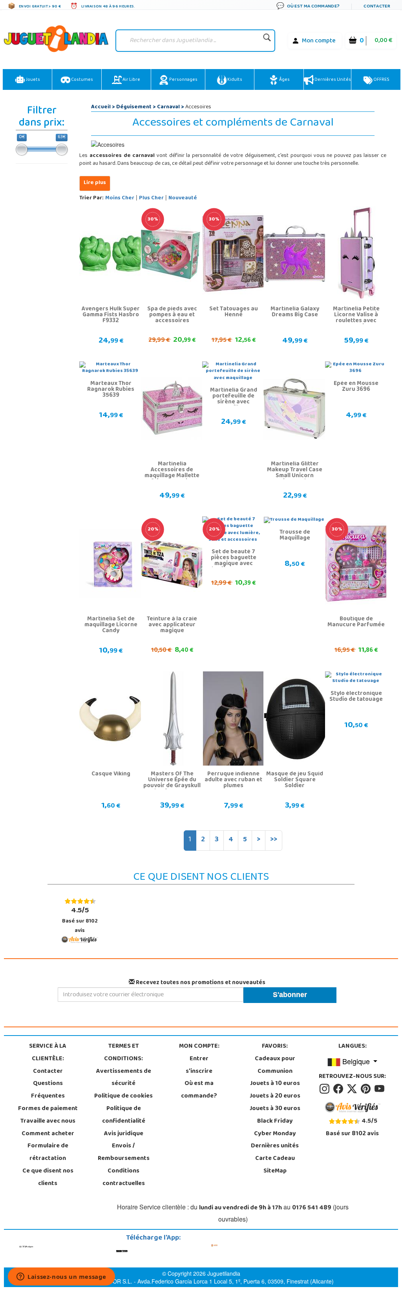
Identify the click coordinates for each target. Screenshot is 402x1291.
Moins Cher (119, 198)
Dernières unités (332, 80)
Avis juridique (123, 1134)
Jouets (32, 80)
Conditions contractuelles (123, 1177)
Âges (284, 80)
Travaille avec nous (47, 1121)
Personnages (182, 80)
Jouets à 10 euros (275, 1084)
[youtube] (380, 1089)
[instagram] (326, 1089)
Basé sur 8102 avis (80, 920)
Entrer (199, 1059)
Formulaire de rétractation (47, 1152)
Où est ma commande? (199, 1090)
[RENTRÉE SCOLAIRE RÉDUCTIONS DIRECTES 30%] (173, 254)
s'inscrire (199, 1071)
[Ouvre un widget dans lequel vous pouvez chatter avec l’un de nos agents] (61, 1277)
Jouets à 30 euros (275, 1109)
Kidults (234, 80)
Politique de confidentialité (123, 1115)
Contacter (48, 1071)
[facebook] (339, 1089)
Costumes (81, 80)
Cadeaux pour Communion (275, 1065)
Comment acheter (48, 1134)
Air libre (131, 80)
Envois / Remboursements (124, 1152)
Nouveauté (182, 198)
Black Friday (275, 1121)
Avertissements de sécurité (123, 1077)
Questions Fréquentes (48, 1090)
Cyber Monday (275, 1134)
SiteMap (275, 1171)
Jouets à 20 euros (275, 1096)
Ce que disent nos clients (47, 1177)
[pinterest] (367, 1089)
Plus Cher (151, 198)
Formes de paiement (48, 1109)
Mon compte (319, 41)
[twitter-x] (353, 1089)
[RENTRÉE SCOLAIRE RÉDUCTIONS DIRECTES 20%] (173, 564)
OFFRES (381, 80)
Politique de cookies (123, 1096)
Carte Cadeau (275, 1158)
